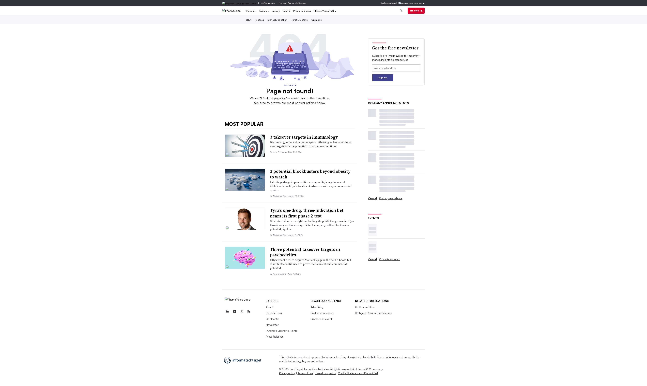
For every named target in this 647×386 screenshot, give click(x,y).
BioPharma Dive (268, 3)
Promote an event (389, 259)
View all (372, 198)
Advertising (317, 307)
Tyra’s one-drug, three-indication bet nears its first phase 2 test (306, 213)
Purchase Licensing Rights (281, 330)
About (269, 307)
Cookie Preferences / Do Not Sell (358, 373)
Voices (250, 11)
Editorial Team (274, 313)
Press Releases (302, 10)
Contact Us (272, 319)
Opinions (316, 19)
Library (276, 10)
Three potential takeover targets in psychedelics (305, 252)
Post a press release (390, 198)
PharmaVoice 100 (324, 11)
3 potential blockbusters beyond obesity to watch (310, 174)
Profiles (259, 19)
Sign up (418, 10)
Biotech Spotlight (278, 19)
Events (287, 10)
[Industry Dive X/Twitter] (241, 311)
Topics (263, 11)
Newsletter (272, 324)
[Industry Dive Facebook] (234, 311)
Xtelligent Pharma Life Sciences (292, 3)
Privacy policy (287, 373)
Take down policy (325, 373)
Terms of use (305, 373)
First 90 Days (300, 19)
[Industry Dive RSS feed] (248, 311)
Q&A (248, 19)
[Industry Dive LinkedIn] (227, 311)
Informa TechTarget (337, 357)
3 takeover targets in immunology (304, 137)
